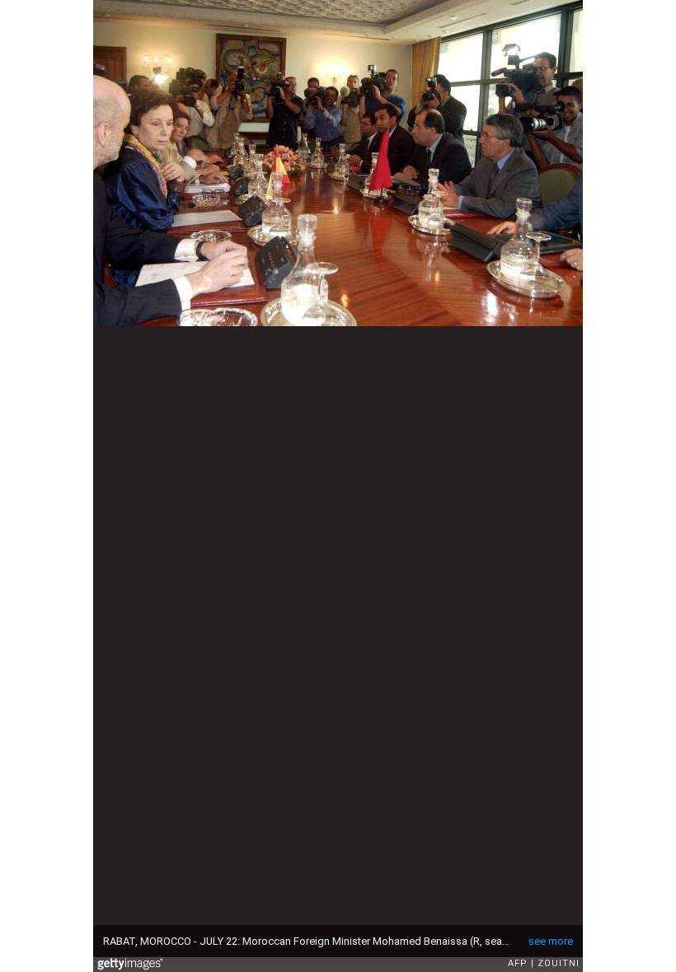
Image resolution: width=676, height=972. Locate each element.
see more (550, 941)
